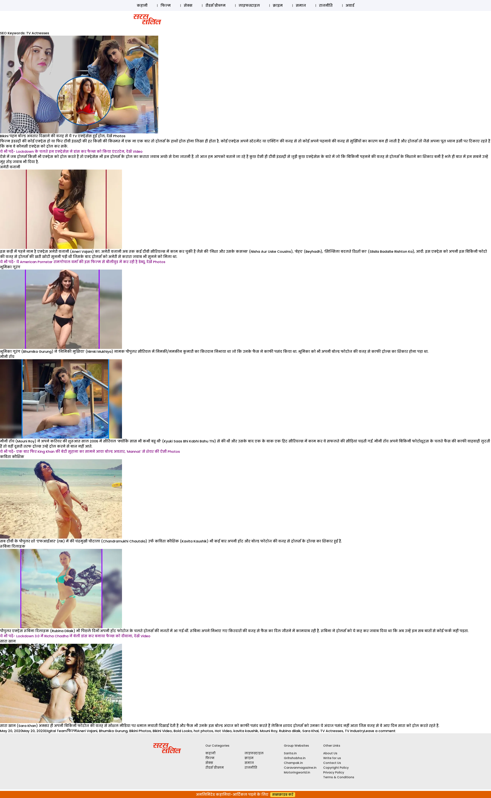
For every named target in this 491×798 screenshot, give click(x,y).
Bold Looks (183, 730)
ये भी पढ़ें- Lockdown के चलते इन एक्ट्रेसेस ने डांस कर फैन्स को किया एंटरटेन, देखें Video (71, 151)
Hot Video (223, 730)
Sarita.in (290, 753)
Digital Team (56, 730)
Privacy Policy (333, 772)
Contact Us (332, 763)
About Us (330, 753)
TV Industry (354, 730)
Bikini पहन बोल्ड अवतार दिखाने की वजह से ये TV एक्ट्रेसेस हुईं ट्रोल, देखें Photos (62, 136)
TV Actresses (331, 730)
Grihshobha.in (295, 758)
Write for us (332, 758)
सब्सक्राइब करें (282, 794)
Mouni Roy (268, 730)
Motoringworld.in (297, 772)
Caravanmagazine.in (300, 767)
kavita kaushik (245, 730)
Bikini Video (162, 730)
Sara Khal (310, 730)
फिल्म (166, 5)
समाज (301, 5)
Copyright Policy (336, 767)
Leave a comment (379, 730)
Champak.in (293, 763)
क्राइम (278, 5)
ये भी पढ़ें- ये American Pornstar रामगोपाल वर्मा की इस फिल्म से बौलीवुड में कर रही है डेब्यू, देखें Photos (82, 261)
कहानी (142, 5)
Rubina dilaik (290, 730)
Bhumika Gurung (113, 730)
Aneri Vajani (87, 730)
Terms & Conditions (338, 777)
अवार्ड (350, 5)
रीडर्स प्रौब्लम (215, 5)
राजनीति (326, 5)
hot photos (203, 730)
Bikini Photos (140, 730)
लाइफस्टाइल (249, 5)
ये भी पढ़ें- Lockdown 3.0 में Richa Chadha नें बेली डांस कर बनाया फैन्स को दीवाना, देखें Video (75, 636)
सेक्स (188, 5)
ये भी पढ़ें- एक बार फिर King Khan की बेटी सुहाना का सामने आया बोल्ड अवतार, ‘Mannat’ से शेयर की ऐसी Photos (90, 451)
